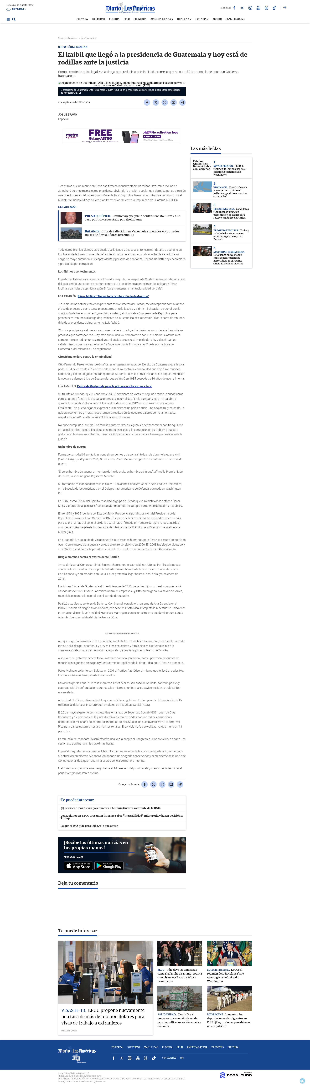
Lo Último (98, 19)
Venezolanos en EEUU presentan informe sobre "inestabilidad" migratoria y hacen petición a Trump (122, 817)
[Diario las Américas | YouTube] (258, 8)
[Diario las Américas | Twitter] (242, 8)
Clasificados (234, 19)
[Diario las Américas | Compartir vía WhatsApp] (164, 102)
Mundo (217, 19)
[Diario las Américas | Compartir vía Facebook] (147, 102)
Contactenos (169, 1058)
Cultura (201, 19)
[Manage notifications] (302, 1080)
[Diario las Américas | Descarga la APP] (79, 866)
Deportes (183, 19)
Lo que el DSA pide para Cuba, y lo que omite (89, 826)
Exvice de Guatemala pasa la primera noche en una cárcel (114, 386)
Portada (82, 19)
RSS (182, 1058)
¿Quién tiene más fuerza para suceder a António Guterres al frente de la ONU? (111, 808)
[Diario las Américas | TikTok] (275, 8)
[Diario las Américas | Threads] (266, 8)
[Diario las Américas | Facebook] (234, 8)
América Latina (160, 19)
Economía (140, 19)
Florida (114, 19)
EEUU (127, 19)
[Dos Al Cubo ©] (236, 1077)
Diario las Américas (68, 38)
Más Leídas (151, 1047)
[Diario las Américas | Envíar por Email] (173, 102)
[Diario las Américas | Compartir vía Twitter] (156, 102)
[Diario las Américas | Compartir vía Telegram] (182, 102)
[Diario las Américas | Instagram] (250, 8)
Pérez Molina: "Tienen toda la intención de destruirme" (113, 296)
